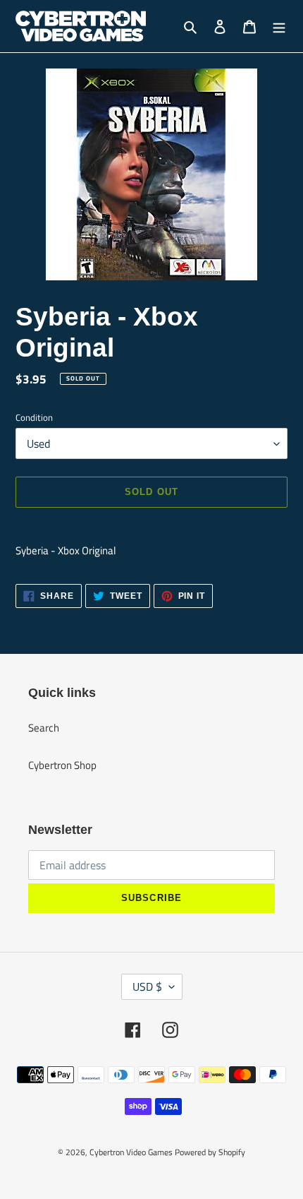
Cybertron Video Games (131, 1152)
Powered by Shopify (210, 1152)
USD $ (147, 986)
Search (43, 728)
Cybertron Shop (62, 765)
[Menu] (279, 26)
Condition (34, 417)
